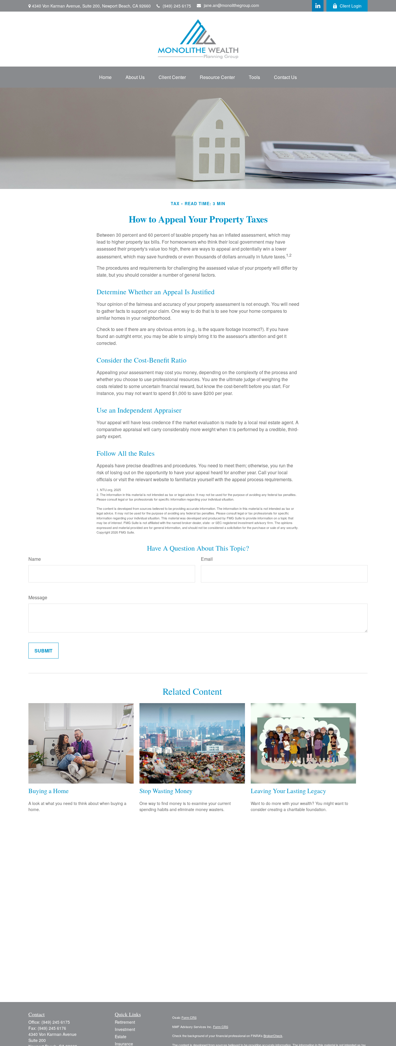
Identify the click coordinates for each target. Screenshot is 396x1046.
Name (34, 559)
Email (207, 559)
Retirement (125, 1022)
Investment (125, 1029)
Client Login (351, 6)
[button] (105, 77)
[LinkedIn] (318, 6)
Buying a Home (48, 790)
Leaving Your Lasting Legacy (288, 790)
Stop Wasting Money (165, 790)
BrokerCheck (273, 1035)
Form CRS (189, 1017)
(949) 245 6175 (177, 6)
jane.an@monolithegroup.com (231, 5)
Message (37, 597)
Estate (120, 1036)
